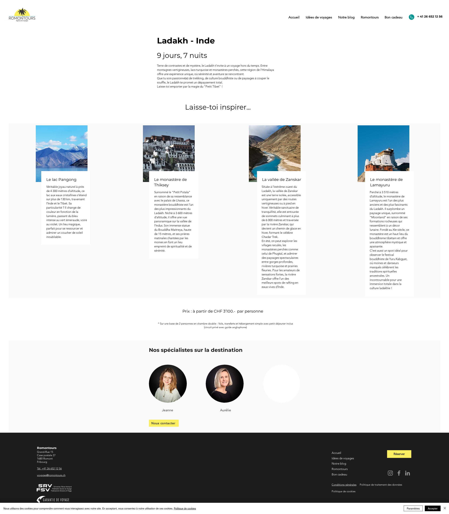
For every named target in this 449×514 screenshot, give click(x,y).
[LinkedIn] (407, 473)
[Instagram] (390, 473)
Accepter (433, 508)
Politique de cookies (185, 508)
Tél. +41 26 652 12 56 (49, 468)
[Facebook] (399, 473)
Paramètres (413, 508)
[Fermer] (445, 508)
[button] (370, 17)
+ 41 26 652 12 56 (430, 16)
